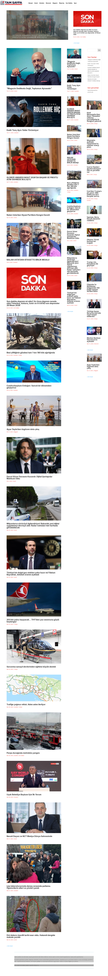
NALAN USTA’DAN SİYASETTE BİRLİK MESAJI (28, 260)
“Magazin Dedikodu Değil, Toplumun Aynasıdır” (29, 88)
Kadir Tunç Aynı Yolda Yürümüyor (23, 130)
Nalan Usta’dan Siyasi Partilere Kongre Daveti (28, 215)
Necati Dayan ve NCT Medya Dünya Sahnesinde (29, 836)
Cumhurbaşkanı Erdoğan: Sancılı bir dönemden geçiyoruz (29, 387)
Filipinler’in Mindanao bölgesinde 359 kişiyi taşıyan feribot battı (93, 287)
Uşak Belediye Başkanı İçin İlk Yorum (24, 794)
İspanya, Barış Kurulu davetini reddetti (93, 219)
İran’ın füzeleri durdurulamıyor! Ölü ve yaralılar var (94, 169)
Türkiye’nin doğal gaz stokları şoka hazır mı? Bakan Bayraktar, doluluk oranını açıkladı (31, 574)
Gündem (41, 3)
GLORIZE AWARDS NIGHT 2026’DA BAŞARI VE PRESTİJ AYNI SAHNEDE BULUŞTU (32, 178)
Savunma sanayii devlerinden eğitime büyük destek (31, 667)
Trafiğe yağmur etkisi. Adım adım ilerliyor (26, 704)
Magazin (55, 3)
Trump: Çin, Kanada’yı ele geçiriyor (92, 264)
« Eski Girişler (76, 43)
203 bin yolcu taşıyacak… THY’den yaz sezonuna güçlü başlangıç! (33, 621)
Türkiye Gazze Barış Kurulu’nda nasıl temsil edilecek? (94, 314)
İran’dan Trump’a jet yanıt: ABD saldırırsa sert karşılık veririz (94, 193)
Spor (75, 3)
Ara (99, 50)
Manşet (31, 3)
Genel (36, 3)
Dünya (95, 123)
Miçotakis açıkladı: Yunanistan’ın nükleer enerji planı (93, 143)
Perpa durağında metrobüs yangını (23, 753)
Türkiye (20, 355)
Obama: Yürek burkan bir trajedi (93, 241)
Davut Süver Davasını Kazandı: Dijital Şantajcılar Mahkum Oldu (29, 477)
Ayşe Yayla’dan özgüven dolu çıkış (23, 429)
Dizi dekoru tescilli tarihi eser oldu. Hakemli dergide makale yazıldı (31, 936)
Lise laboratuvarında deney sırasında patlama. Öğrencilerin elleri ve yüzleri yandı (29, 887)
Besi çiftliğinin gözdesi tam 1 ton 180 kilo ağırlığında (36, 36)
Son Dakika (69, 3)
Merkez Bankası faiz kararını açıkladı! (93, 340)
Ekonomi (48, 3)
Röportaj (61, 3)
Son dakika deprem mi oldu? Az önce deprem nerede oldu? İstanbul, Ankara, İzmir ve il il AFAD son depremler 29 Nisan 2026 (87, 32)
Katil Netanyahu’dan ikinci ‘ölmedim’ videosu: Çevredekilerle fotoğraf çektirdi (94, 117)
